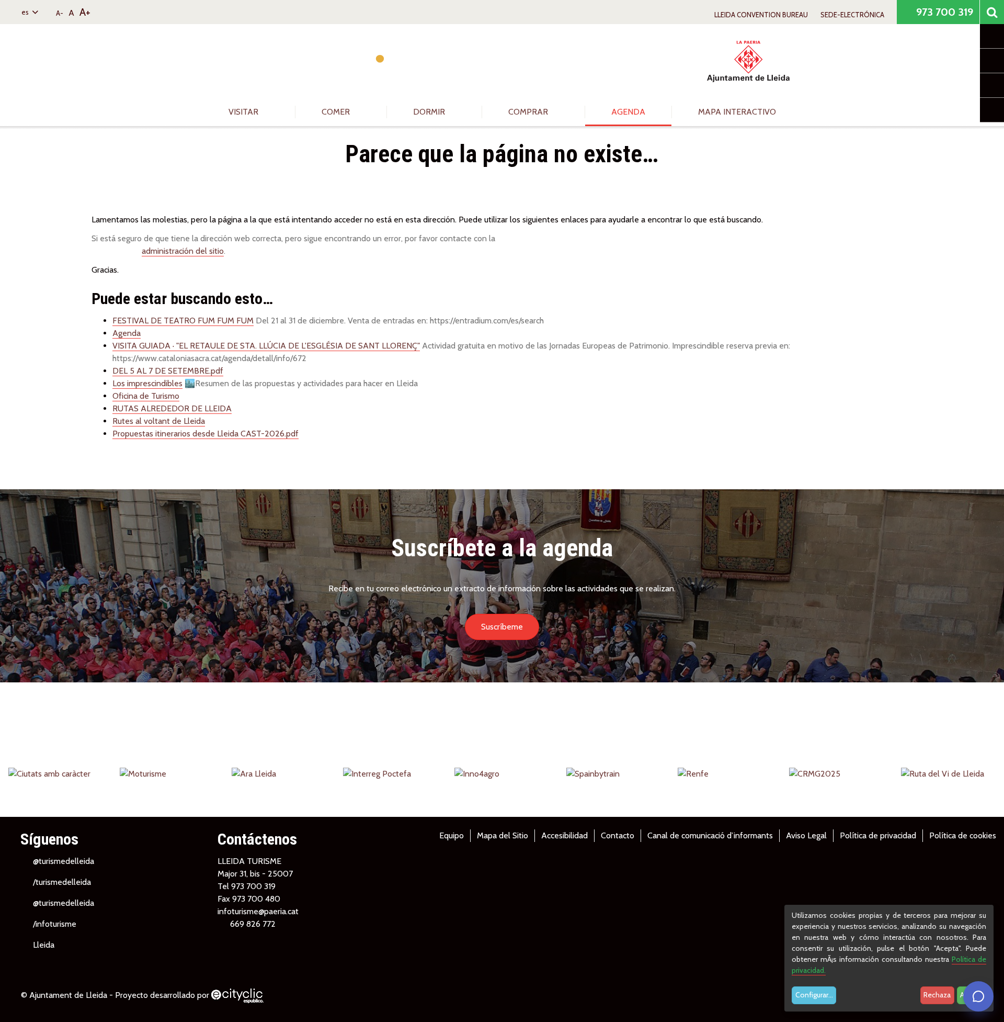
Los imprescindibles (147, 383)
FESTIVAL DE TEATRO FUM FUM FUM (183, 320)
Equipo (451, 835)
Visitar (244, 112)
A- (59, 13)
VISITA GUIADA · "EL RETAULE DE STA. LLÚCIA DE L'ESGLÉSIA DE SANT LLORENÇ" (266, 346)
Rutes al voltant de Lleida (158, 421)
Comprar (529, 112)
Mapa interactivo (737, 112)
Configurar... (814, 994)
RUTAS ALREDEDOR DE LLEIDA (172, 408)
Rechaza (937, 994)
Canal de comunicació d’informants (710, 835)
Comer (337, 112)
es (25, 12)
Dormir (430, 112)
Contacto (617, 835)
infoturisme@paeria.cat (258, 911)
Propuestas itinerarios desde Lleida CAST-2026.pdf (205, 434)
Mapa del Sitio (502, 835)
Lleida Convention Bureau (761, 14)
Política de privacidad (878, 835)
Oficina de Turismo (145, 396)
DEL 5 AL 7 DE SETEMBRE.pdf (167, 371)
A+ (84, 12)
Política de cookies (962, 835)
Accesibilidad (564, 835)
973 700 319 (943, 12)
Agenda (628, 112)
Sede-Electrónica (852, 14)
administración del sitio (183, 251)
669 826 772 (253, 924)
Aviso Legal (806, 835)
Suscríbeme (502, 627)
